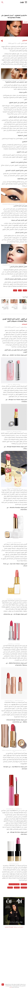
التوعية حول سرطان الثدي (14, 884)
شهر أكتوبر (10, 887)
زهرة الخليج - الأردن (22, 43)
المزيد (10, 987)
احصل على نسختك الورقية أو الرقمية (14, 927)
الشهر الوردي (23, 887)
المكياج (24, 290)
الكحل (20, 290)
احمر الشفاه (17, 887)
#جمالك (25, 304)
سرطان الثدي (23, 884)
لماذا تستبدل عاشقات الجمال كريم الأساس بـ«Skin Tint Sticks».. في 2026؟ (14, 308)
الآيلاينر (15, 290)
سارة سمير (24, 327)
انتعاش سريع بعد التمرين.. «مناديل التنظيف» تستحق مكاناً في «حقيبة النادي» (5, 308)
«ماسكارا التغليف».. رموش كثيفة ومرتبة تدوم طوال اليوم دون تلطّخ (23, 308)
